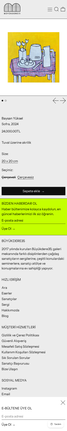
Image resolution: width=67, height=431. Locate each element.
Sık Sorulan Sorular (16, 358)
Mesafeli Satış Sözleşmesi (20, 346)
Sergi (5, 305)
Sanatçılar (9, 299)
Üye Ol (6, 229)
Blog (5, 316)
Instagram (9, 388)
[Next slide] (63, 100)
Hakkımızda (10, 310)
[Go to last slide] (55, 100)
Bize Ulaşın (10, 369)
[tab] (2, 100)
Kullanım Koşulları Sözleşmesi (24, 352)
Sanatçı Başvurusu (15, 363)
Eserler (7, 293)
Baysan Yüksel (12, 118)
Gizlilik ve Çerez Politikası (20, 335)
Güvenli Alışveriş (14, 341)
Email (6, 394)
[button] (56, 9)
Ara (4, 288)
